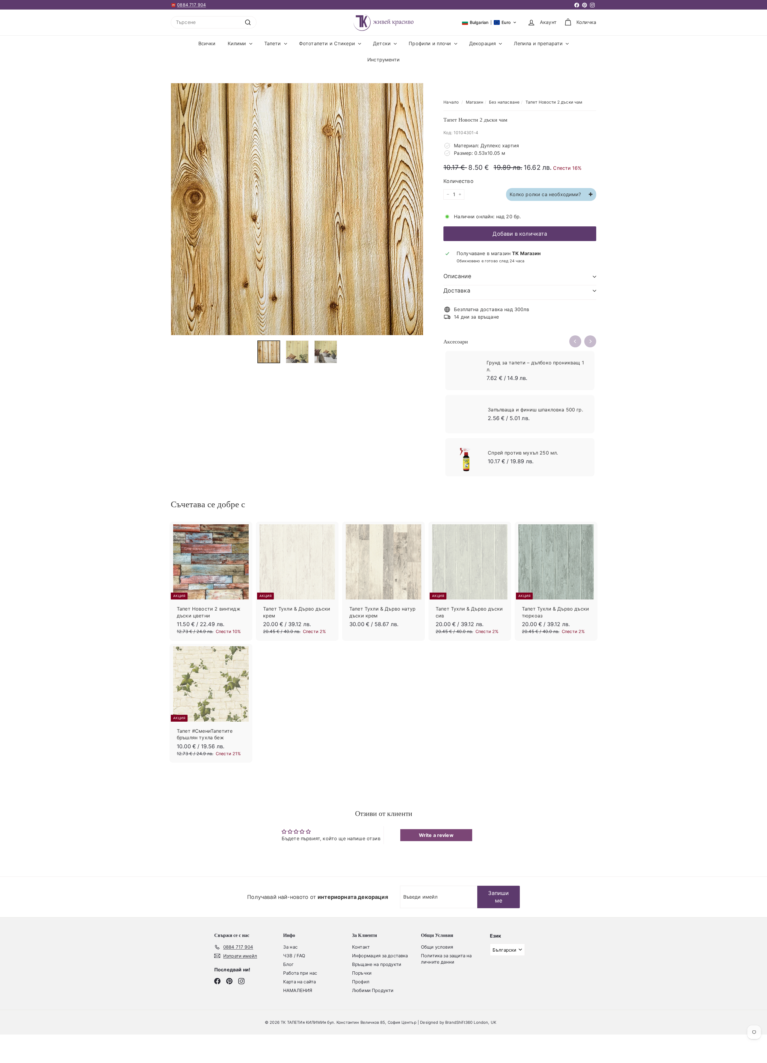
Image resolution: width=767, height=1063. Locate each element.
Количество (458, 181)
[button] (489, 22)
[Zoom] (297, 209)
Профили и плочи (431, 43)
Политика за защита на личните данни (446, 959)
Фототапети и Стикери (328, 43)
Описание (457, 276)
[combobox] (213, 22)
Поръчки (362, 973)
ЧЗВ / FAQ (294, 955)
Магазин (474, 102)
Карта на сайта (299, 982)
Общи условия (437, 947)
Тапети (273, 43)
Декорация (483, 43)
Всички (207, 43)
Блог (288, 964)
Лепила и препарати (539, 43)
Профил (360, 982)
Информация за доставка (380, 955)
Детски (382, 43)
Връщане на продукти (376, 964)
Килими (238, 43)
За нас (290, 947)
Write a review (436, 835)
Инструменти (383, 60)
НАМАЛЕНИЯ (297, 990)
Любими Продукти (372, 990)
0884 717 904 (191, 4)
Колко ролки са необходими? (546, 194)
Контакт (361, 947)
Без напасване (504, 102)
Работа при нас (300, 973)
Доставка (456, 290)
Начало (451, 102)
